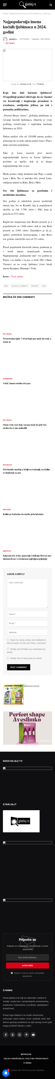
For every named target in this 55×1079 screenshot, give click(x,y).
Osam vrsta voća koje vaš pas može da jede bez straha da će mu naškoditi (24, 426)
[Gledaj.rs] (27, 5)
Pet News (10, 43)
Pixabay (40, 84)
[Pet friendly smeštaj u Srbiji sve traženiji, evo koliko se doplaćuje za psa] (27, 447)
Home (5, 13)
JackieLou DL (26, 84)
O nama (27, 1063)
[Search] (50, 4)
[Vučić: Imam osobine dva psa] (27, 361)
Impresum (26, 1054)
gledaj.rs (13, 39)
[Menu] (5, 4)
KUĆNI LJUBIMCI (19, 286)
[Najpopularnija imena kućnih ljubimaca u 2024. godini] (27, 65)
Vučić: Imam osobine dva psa (16, 383)
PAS (44, 286)
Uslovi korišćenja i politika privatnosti (26, 1058)
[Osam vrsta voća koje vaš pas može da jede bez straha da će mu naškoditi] (27, 402)
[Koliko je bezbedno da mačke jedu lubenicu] (27, 492)
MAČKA (34, 286)
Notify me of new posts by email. (26, 658)
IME (6, 286)
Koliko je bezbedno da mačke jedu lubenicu (23, 514)
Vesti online (17, 276)
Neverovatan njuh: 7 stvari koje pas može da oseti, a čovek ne (27, 340)
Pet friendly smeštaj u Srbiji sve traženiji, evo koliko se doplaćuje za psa (26, 471)
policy (41, 973)
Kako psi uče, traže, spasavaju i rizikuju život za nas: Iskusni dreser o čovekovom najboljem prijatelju (27, 557)
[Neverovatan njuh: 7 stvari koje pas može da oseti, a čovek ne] (27, 316)
